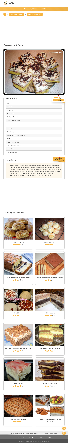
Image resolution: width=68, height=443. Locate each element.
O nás (49, 437)
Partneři (31, 437)
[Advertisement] (34, 29)
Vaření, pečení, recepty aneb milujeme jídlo (24, 433)
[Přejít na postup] (64, 433)
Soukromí (20, 437)
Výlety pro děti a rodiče (50, 433)
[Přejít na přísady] (64, 428)
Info (40, 437)
